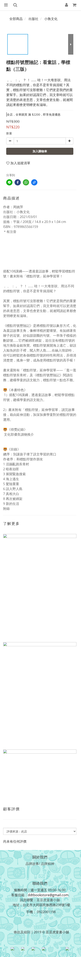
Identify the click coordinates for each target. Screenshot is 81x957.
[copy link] (34, 182)
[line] (9, 182)
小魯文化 (51, 18)
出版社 (33, 18)
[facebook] (18, 182)
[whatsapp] (26, 182)
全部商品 (16, 18)
